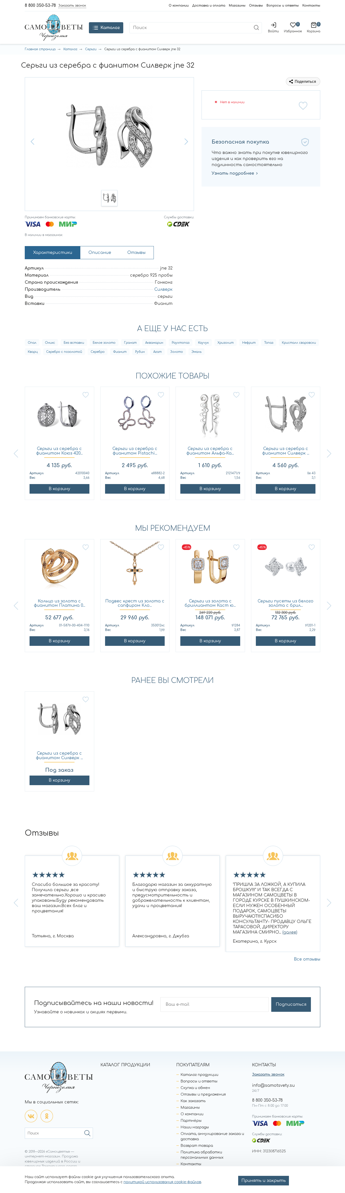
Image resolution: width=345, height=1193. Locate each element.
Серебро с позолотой (64, 352)
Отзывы (256, 5)
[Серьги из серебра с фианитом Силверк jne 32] (59, 721)
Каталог (70, 49)
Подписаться (291, 1004)
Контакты (311, 5)
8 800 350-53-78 (40, 5)
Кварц (33, 352)
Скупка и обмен (195, 1088)
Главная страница (40, 49)
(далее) (289, 932)
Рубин (140, 352)
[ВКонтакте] (31, 1116)
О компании (179, 5)
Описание (99, 252)
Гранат (130, 342)
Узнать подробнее (233, 173)
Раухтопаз (180, 342)
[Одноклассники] (46, 1116)
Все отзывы (307, 959)
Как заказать (193, 1101)
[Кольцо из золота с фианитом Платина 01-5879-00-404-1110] (59, 569)
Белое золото (104, 342)
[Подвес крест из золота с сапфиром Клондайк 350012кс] (135, 569)
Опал (32, 342)
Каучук (203, 342)
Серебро (98, 352)
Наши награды (195, 1127)
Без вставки (74, 342)
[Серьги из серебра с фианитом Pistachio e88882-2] (135, 417)
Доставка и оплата (208, 5)
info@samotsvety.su (273, 1085)
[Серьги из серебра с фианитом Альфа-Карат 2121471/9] (210, 417)
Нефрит (249, 342)
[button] (33, 142)
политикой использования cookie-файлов (162, 1182)
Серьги (90, 49)
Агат (157, 352)
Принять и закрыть (263, 1180)
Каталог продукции (199, 1075)
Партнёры (191, 1121)
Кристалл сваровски (299, 342)
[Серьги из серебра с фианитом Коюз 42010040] (59, 417)
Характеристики (52, 252)
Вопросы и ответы (282, 5)
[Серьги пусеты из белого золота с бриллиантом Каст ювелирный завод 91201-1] (286, 569)
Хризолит (225, 342)
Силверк (163, 289)
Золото (176, 352)
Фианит (120, 352)
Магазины (237, 5)
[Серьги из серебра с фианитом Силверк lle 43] (286, 417)
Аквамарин (154, 342)
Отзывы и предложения (203, 1094)
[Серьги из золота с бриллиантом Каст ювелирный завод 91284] (210, 569)
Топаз (268, 342)
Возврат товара (197, 1146)
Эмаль (196, 352)
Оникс (50, 342)
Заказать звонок (268, 1074)
